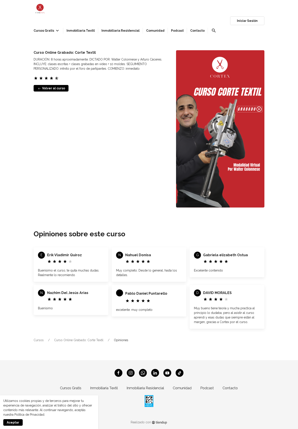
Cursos (39, 340)
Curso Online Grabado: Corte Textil (78, 340)
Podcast (207, 388)
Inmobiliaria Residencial (145, 388)
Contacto (230, 388)
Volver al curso (53, 88)
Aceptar (13, 422)
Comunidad (182, 388)
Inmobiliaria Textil (104, 388)
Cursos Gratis (70, 388)
